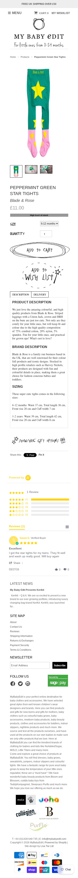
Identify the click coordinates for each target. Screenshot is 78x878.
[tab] (20, 294)
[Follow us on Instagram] (28, 685)
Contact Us (16, 626)
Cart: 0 (44, 13)
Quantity (17, 234)
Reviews (14, 631)
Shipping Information (21, 636)
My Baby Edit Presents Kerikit (27, 590)
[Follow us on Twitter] (21, 685)
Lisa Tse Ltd (47, 846)
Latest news (21, 583)
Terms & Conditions (20, 649)
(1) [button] (26, 499)
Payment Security (19, 645)
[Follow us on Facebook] (13, 685)
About (13, 622)
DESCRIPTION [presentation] (20, 294)
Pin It (41, 454)
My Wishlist (61, 13)
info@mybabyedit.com (54, 839)
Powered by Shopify (56, 842)
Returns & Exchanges (22, 640)
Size (13, 224)
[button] (16, 562)
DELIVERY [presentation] (40, 294)
